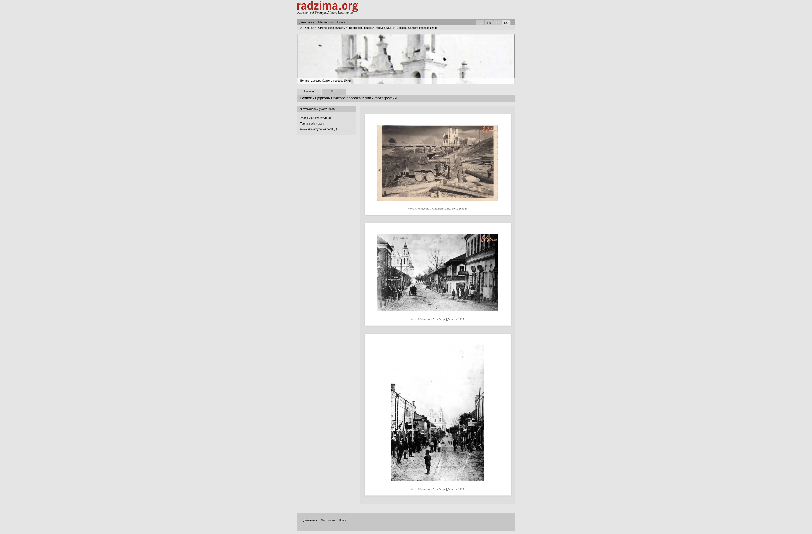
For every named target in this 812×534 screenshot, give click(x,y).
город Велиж (384, 27)
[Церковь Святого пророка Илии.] (437, 203)
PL (480, 23)
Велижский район (360, 27)
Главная (309, 27)
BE (497, 23)
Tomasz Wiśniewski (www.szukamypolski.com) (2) (318, 126)
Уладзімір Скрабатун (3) (315, 117)
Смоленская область (331, 27)
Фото (334, 91)
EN (489, 23)
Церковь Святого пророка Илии (416, 27)
